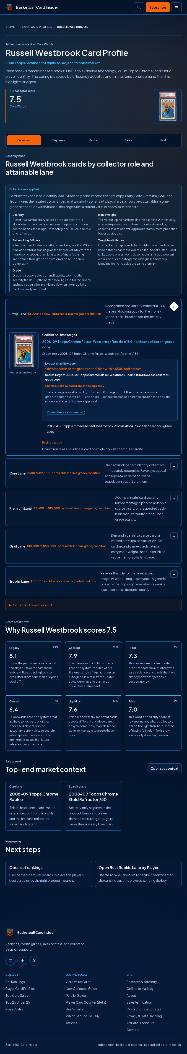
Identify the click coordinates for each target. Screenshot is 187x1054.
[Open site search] (139, 7)
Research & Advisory (142, 982)
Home (10, 27)
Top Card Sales (16, 995)
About (131, 995)
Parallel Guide (76, 995)
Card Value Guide (78, 982)
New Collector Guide (81, 988)
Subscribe (158, 7)
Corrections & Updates (144, 1009)
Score (93, 140)
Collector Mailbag (140, 988)
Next (163, 140)
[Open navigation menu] (176, 7)
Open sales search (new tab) (66, 412)
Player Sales (14, 1009)
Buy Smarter (75, 1009)
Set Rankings (15, 982)
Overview (24, 140)
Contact (133, 1030)
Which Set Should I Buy (83, 1016)
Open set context (165, 768)
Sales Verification (139, 1002)
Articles (71, 1023)
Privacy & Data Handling (144, 1016)
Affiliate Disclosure (140, 1023)
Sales (128, 140)
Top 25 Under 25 (17, 1002)
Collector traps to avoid (32, 605)
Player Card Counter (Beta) (86, 1002)
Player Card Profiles (36, 27)
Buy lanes (58, 140)
